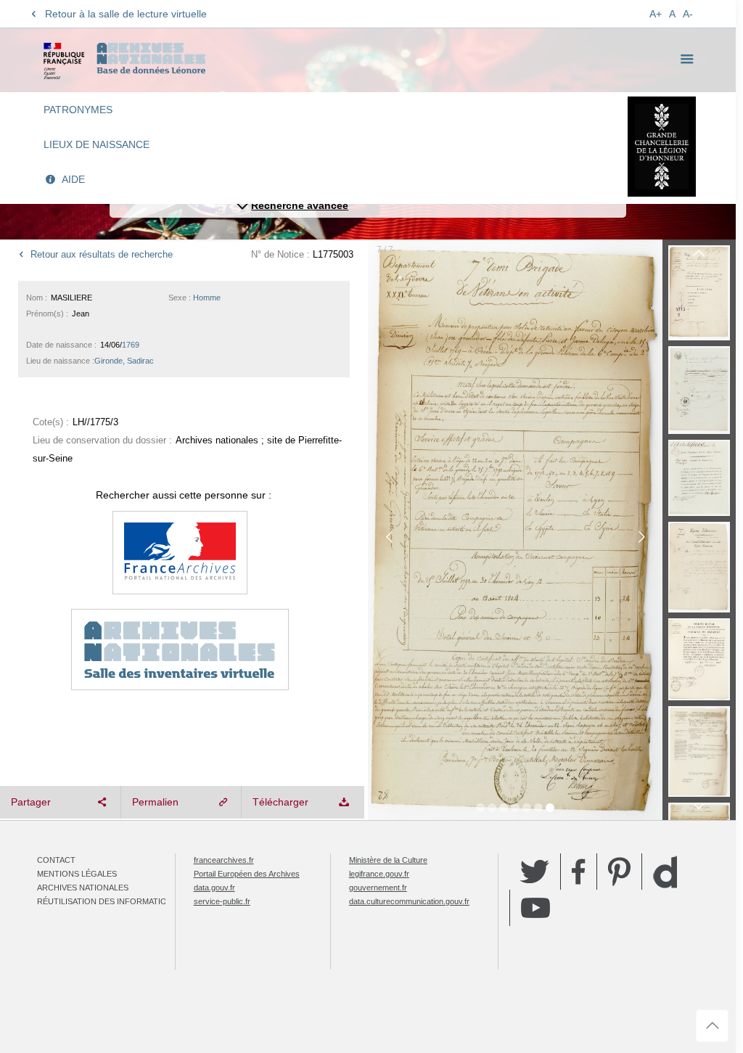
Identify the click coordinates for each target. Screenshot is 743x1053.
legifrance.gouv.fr (379, 873)
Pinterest (619, 871)
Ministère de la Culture (388, 860)
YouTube (535, 908)
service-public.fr (222, 901)
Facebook (579, 871)
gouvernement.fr (378, 887)
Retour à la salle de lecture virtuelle (126, 14)
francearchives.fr (224, 860)
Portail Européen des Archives (247, 873)
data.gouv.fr (214, 887)
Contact (56, 860)
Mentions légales (77, 873)
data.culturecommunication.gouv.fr (409, 901)
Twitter (534, 871)
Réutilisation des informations (107, 901)
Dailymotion (665, 871)
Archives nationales (82, 887)
